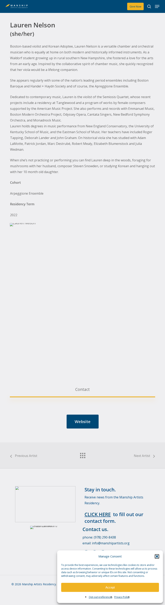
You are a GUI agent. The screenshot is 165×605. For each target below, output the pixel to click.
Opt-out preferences (100, 597)
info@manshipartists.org (111, 543)
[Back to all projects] (82, 454)
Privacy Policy (122, 597)
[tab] (82, 389)
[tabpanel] (82, 420)
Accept (110, 587)
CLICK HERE (98, 514)
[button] (157, 556)
